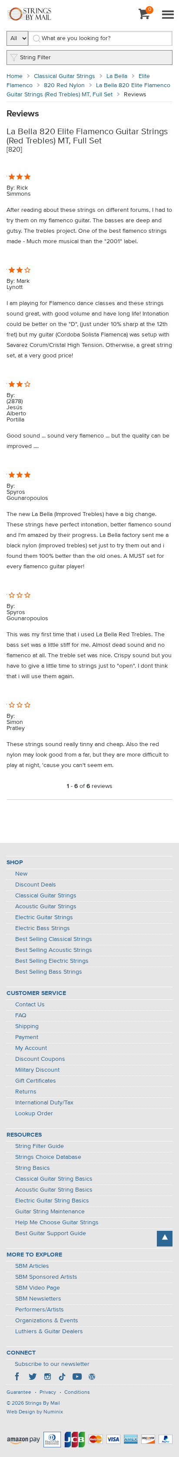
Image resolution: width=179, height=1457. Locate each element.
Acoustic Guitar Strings (45, 906)
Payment (26, 1037)
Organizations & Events (46, 1321)
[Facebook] (17, 1377)
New (21, 874)
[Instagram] (47, 1377)
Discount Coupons (40, 1059)
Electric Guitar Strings (44, 917)
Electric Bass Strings (42, 928)
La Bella (116, 76)
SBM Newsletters (38, 1299)
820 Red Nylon (64, 85)
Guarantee (19, 1392)
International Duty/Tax (44, 1103)
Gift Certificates (35, 1081)
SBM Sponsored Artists (46, 1277)
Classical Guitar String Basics (54, 1179)
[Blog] (91, 1377)
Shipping (27, 1026)
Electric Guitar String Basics (52, 1201)
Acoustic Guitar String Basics (54, 1190)
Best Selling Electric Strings (52, 961)
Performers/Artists (39, 1310)
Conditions (77, 1392)
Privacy (48, 1392)
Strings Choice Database (48, 1157)
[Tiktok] (62, 1377)
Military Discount (37, 1070)
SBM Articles (32, 1266)
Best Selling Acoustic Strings (53, 950)
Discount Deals (35, 885)
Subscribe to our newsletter (52, 1364)
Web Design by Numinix (35, 1412)
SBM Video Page (37, 1288)
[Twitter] (32, 1377)
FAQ (21, 1015)
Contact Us (30, 1005)
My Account (31, 1048)
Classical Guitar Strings (64, 76)
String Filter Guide (39, 1146)
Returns (25, 1092)
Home (15, 76)
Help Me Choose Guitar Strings (57, 1222)
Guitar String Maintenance (50, 1212)
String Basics (32, 1168)
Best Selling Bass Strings (48, 972)
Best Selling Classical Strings (53, 939)
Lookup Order (34, 1114)
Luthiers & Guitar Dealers (49, 1331)
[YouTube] (76, 1377)
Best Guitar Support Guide (50, 1233)
